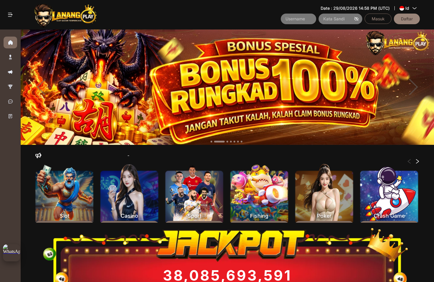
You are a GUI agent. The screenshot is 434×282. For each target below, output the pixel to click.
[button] (10, 57)
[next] (413, 87)
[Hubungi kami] (10, 101)
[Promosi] (10, 72)
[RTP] (10, 87)
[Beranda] (10, 42)
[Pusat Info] (10, 116)
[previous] (41, 87)
